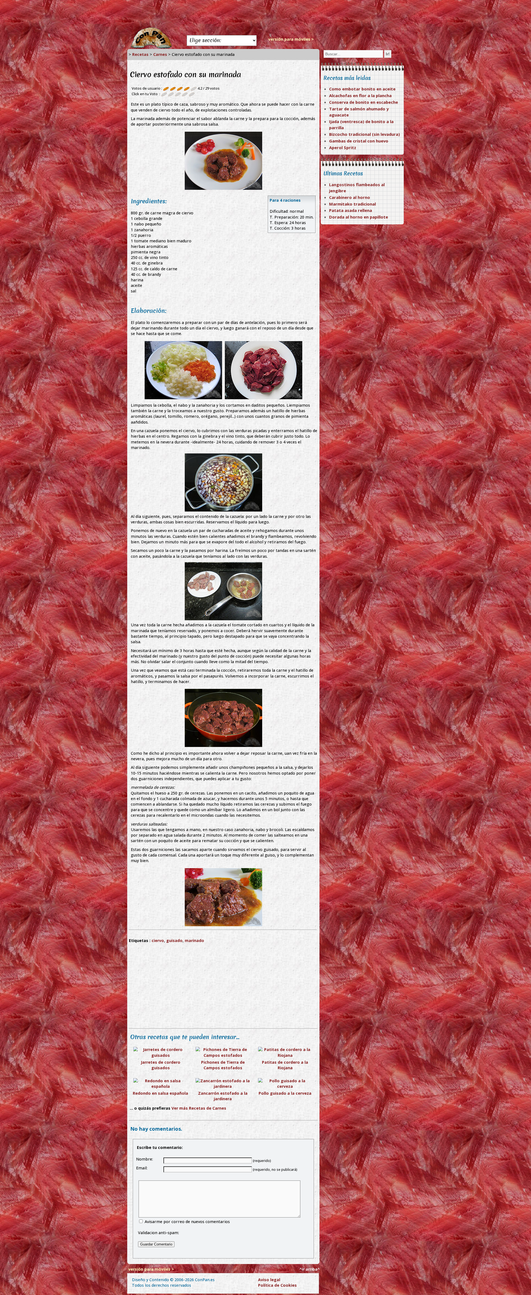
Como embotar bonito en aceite (362, 89)
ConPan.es (205, 1279)
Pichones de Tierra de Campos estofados (223, 1065)
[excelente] (192, 93)
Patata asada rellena (350, 210)
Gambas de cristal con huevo (358, 141)
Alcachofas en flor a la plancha (360, 95)
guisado (174, 940)
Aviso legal (269, 1279)
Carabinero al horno (349, 197)
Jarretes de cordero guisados (160, 1065)
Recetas (140, 54)
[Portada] (151, 47)
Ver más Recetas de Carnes (198, 1108)
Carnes (160, 54)
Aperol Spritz (342, 147)
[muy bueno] (185, 93)
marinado (194, 940)
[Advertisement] (265, 13)
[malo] (164, 93)
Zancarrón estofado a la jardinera (223, 1096)
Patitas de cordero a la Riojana (285, 1065)
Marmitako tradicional (352, 204)
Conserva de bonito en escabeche (363, 102)
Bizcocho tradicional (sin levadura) (364, 134)
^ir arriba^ (310, 1269)
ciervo (158, 940)
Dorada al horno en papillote (358, 217)
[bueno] (178, 93)
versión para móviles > (291, 39)
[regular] (171, 93)
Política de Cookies (277, 1285)
